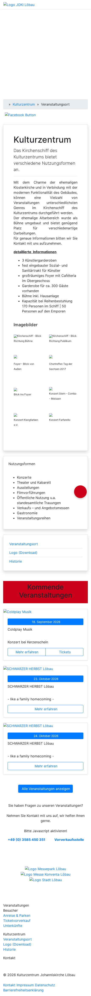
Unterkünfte (12, 926)
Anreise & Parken (16, 915)
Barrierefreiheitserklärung (23, 990)
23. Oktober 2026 (46, 679)
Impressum (25, 985)
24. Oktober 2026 (46, 736)
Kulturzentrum (24, 104)
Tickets (65, 652)
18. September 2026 (46, 622)
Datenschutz (45, 985)
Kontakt (9, 985)
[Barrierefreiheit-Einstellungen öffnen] (80, 491)
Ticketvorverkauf (16, 920)
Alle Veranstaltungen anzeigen (46, 789)
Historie (15, 561)
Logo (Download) (23, 552)
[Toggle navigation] (85, 4)
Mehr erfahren (27, 652)
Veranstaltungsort (23, 544)
